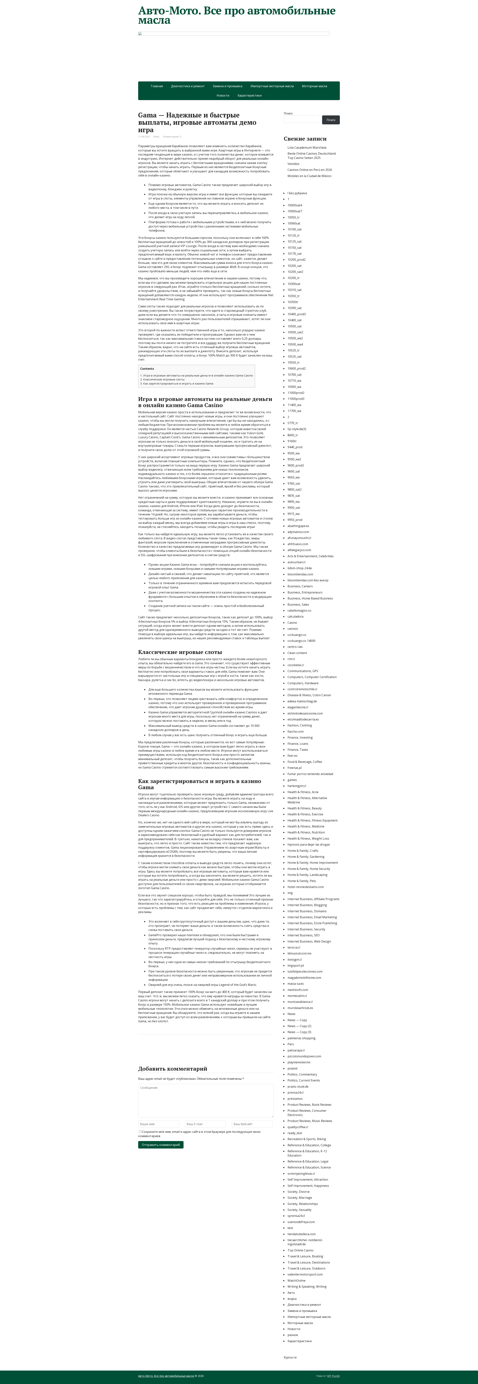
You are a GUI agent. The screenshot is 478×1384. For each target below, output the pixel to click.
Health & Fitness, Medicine (306, 826)
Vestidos (293, 164)
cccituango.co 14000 (301, 641)
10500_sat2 (295, 332)
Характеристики (250, 95)
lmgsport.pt (296, 965)
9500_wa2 (294, 459)
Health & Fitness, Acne (303, 792)
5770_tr (293, 423)
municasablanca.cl (300, 1002)
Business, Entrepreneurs (305, 592)
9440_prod (295, 447)
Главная (157, 86)
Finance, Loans (298, 744)
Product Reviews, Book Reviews (309, 1105)
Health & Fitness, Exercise (305, 814)
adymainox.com (298, 532)
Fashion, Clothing (300, 725)
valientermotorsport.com (305, 1274)
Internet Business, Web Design (309, 941)
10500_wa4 (295, 344)
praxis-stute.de (298, 1086)
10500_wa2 (295, 338)
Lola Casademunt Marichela (307, 147)
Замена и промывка (227, 86)
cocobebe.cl (296, 665)
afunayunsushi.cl (299, 538)
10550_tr (294, 362)
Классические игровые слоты (162, 379)
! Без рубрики (297, 193)
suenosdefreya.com (301, 1222)
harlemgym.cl (297, 786)
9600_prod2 (296, 465)
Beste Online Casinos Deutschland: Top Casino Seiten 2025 (312, 155)
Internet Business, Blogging (307, 905)
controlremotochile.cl (302, 689)
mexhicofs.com (298, 990)
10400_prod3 (297, 314)
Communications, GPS (303, 671)
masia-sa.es (296, 984)
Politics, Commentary (302, 1074)
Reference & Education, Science (309, 1167)
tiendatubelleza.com (302, 1234)
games (292, 780)
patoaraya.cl (296, 1050)
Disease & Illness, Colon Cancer (309, 695)
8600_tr (293, 435)
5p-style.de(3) (297, 429)
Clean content (297, 653)
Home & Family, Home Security (309, 869)
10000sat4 (295, 205)
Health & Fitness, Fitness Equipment (313, 820)
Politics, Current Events (304, 1080)
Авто (291, 1293)
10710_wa (294, 381)
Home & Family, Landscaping (308, 875)
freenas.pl (295, 768)
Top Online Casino (301, 1250)
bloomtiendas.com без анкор (308, 580)
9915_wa (293, 514)
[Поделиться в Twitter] (179, 1047)
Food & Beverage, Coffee (305, 762)
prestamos (295, 1099)
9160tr (292, 441)
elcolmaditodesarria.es (303, 719)
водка (292, 1299)
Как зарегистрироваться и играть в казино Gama (176, 383)
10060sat (294, 223)
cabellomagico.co (299, 610)
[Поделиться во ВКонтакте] (151, 1047)
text (290, 1228)
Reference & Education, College (309, 1145)
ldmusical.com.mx (299, 953)
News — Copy (297, 1020)
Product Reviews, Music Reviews (310, 1121)
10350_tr (294, 296)
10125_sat (295, 241)
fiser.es (292, 756)
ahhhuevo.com (298, 544)
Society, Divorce (299, 1192)
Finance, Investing (300, 737)
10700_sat (295, 375)
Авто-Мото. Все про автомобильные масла (237, 15)
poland (292, 1068)
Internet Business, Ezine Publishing (312, 923)
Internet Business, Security (306, 929)
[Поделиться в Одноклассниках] (160, 1047)
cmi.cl (291, 659)
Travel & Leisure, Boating (305, 1256)
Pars (291, 1044)
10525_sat (295, 356)
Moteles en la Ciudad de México (309, 176)
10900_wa (294, 387)
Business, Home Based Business (310, 598)
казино (211, 343)
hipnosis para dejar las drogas (309, 844)
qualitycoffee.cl (298, 1127)
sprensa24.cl (296, 1216)
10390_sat (295, 308)
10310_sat (295, 290)
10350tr (293, 302)
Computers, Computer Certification (312, 677)
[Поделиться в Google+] (170, 1047)
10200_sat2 (295, 272)
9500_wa (293, 453)
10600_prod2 (297, 368)
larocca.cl (294, 947)
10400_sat (295, 320)
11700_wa (294, 411)
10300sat (294, 284)
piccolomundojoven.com (304, 1056)
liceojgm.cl (295, 959)
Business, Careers (300, 586)
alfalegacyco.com (299, 550)
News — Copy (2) (299, 1026)
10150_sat (295, 248)
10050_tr (294, 217)
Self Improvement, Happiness (308, 1186)
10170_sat (295, 254)
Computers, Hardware (303, 683)
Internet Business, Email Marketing (312, 917)
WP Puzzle (333, 1376)
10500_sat (295, 326)
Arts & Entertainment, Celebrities (311, 556)
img (290, 893)
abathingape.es (298, 526)
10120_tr (294, 235)
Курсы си (290, 1357)
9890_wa (293, 502)
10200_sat (295, 266)
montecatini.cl (297, 996)
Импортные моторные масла (272, 86)
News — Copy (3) (299, 1032)
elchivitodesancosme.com (305, 713)
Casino (292, 623)
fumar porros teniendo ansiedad (310, 774)
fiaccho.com (296, 731)
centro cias (295, 647)
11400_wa (294, 405)
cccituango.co (297, 635)
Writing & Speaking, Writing (307, 1286)
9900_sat (294, 508)
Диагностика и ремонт (188, 86)
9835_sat (294, 496)
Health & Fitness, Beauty (305, 808)
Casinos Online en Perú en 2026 (310, 170)
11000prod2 (296, 393)
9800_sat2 (295, 489)
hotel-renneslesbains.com (306, 887)
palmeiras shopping (302, 1038)
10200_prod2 (297, 260)
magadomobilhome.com (304, 978)
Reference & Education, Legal (308, 1161)
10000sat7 (295, 211)
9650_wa (293, 477)
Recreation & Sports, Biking (307, 1139)
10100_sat (295, 229)
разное (293, 1335)
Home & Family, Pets (302, 881)
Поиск (288, 113)
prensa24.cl (295, 1092)
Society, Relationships (303, 1204)
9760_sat (294, 483)
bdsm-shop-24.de (300, 568)
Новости (223, 95)
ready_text (295, 1133)
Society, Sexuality (299, 1210)
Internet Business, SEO (304, 935)
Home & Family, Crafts (303, 851)
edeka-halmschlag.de (302, 701)
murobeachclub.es (300, 1008)
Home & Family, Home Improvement (313, 863)
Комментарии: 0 (172, 136)
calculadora (295, 616)
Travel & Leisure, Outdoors (306, 1268)
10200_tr (294, 278)
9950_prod (295, 520)
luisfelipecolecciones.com (305, 971)
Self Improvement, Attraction (308, 1179)
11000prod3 (296, 399)
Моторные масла (314, 86)
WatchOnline (296, 1280)
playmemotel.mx (299, 1062)
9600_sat (294, 471)
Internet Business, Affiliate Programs (313, 899)
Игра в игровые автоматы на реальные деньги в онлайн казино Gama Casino (196, 375)
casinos (293, 629)
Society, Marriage (300, 1198)
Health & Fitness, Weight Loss (308, 838)
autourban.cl (296, 562)
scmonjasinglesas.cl (301, 1173)
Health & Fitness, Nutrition (306, 832)
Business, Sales (298, 604)
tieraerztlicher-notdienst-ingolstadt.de (305, 1242)
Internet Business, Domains (307, 911)
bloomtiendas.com (300, 574)
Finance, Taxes (298, 750)
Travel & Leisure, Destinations (309, 1262)
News (156, 136)
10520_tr (294, 350)
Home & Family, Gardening (306, 857)
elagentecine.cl (298, 707)
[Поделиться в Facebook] (142, 1047)
